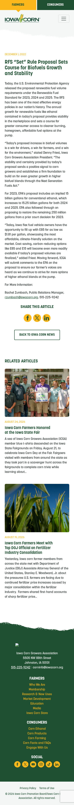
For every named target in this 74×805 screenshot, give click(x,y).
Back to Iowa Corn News (37, 334)
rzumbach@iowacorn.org (21, 297)
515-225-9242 (20, 667)
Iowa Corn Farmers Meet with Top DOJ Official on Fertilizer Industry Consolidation (29, 548)
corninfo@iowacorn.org (48, 667)
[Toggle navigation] (63, 19)
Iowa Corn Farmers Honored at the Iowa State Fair (27, 430)
